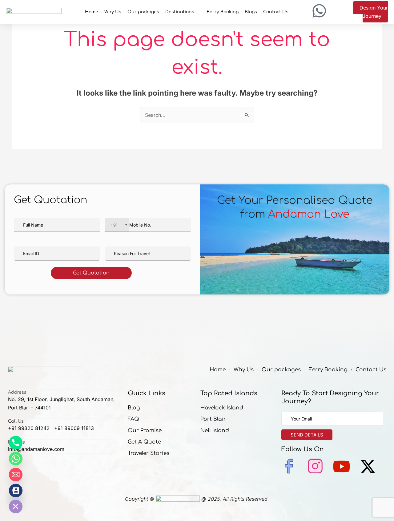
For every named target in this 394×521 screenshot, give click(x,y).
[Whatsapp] (15, 458)
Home (91, 12)
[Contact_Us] (15, 490)
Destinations (179, 12)
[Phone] (15, 442)
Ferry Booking (223, 12)
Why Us (112, 12)
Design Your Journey (374, 12)
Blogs (251, 12)
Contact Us (275, 12)
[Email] (15, 474)
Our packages (143, 12)
